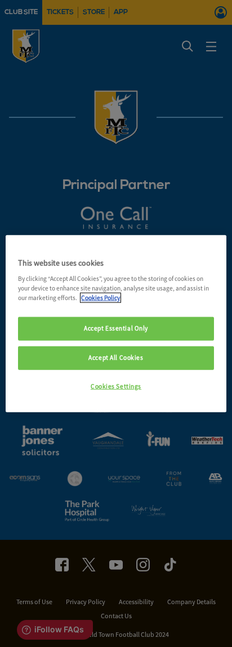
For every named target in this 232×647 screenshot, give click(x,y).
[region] (116, 323)
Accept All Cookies (115, 358)
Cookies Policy (100, 298)
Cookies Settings (116, 386)
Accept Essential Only (116, 328)
